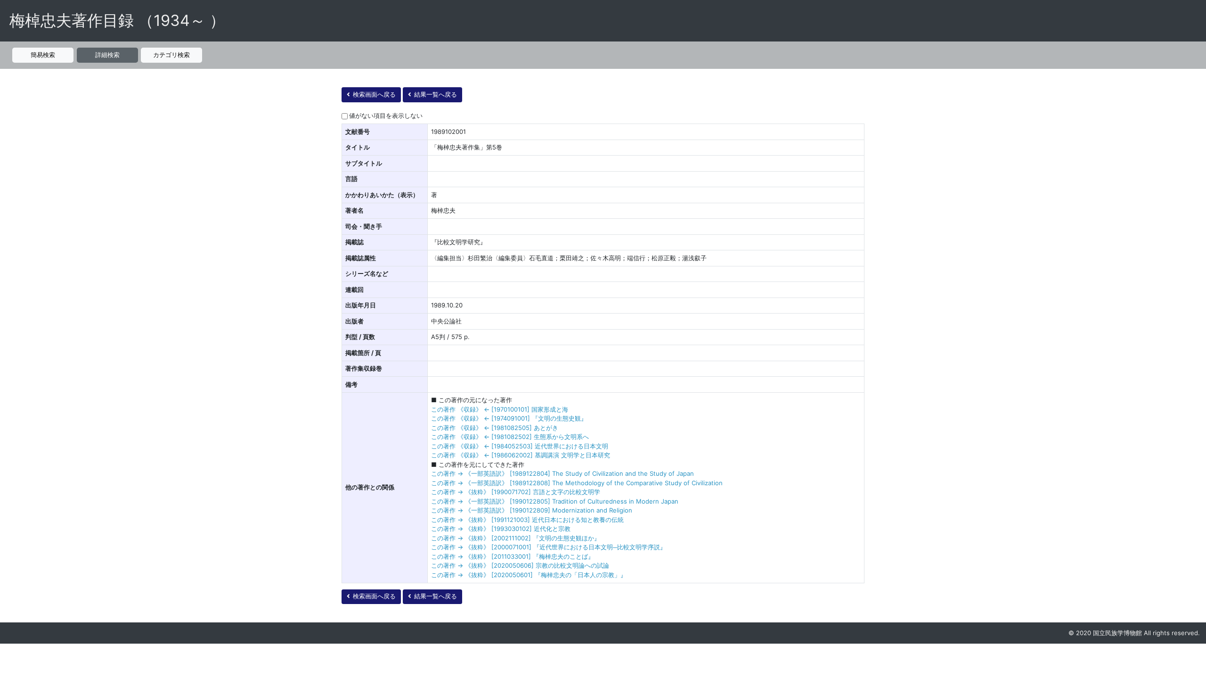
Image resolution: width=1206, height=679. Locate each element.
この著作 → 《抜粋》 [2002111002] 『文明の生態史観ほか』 (515, 538)
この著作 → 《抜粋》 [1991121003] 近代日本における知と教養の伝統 (527, 519)
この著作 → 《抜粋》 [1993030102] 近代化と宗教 (500, 528)
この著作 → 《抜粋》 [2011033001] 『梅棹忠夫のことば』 (512, 556)
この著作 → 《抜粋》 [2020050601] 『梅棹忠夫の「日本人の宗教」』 (529, 575)
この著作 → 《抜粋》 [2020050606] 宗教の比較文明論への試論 (520, 565)
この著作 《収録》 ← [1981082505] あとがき (494, 427)
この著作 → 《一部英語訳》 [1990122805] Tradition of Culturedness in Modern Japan (554, 501)
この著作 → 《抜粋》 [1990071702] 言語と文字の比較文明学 (515, 492)
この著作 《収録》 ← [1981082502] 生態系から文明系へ (510, 436)
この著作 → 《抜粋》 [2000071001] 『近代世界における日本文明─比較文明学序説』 (548, 547)
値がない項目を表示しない (386, 115)
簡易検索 (43, 54)
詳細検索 (107, 54)
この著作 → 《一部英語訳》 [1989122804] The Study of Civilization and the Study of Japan (562, 473)
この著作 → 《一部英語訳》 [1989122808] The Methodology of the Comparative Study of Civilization (577, 483)
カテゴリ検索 (171, 54)
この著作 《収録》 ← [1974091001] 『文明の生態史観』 (509, 418)
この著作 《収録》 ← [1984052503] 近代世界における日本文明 (519, 446)
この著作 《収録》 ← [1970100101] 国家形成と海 (499, 409)
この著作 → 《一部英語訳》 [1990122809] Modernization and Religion (531, 510)
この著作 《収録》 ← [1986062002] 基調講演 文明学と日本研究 (520, 455)
